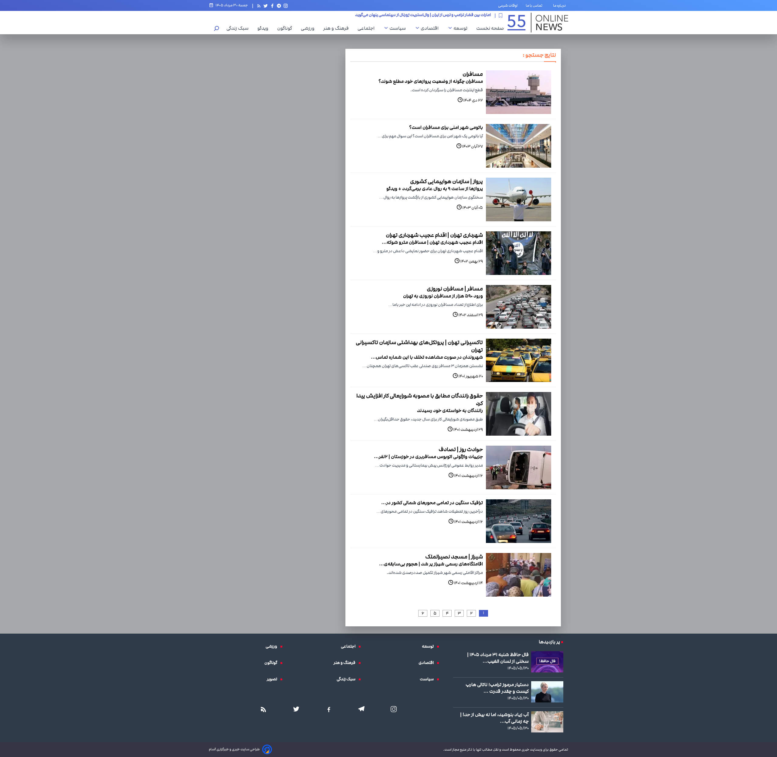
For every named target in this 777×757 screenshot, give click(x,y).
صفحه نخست (490, 28)
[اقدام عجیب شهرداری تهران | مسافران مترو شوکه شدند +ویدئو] (518, 253)
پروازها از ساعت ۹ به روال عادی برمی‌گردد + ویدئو (434, 188)
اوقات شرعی (507, 5)
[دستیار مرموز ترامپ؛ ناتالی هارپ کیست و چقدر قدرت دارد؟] (547, 692)
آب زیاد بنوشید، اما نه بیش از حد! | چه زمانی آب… (494, 718)
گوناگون (286, 28)
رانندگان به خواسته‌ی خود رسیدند (450, 410)
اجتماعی (368, 28)
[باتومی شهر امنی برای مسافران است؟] (518, 146)
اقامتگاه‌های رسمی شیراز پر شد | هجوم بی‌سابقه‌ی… (431, 564)
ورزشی (309, 28)
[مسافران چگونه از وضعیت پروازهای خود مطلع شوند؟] (518, 92)
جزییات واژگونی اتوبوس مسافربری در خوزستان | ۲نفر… (428, 456)
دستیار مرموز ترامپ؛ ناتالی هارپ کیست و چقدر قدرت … (497, 688)
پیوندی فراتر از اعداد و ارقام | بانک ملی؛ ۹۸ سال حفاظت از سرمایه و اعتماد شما (426, 15)
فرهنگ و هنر (337, 28)
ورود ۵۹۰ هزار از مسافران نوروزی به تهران (443, 296)
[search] (217, 29)
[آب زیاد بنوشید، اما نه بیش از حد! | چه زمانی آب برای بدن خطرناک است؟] (547, 721)
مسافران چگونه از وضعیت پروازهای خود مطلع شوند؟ (430, 81)
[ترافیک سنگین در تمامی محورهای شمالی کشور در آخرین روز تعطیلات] (518, 521)
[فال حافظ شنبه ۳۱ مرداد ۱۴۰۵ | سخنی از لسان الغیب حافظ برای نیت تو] (547, 662)
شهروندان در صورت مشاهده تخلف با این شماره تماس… (427, 357)
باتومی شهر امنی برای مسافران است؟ (446, 127)
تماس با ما (535, 5)
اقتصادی (431, 28)
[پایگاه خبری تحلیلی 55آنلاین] (537, 22)
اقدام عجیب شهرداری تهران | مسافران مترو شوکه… (432, 242)
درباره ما (560, 5)
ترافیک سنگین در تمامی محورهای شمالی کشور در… (432, 502)
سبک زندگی (239, 28)
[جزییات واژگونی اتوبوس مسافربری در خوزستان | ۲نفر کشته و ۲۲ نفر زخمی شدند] (518, 467)
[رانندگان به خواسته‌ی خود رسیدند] (518, 414)
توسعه (461, 28)
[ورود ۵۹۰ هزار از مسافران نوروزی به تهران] (518, 307)
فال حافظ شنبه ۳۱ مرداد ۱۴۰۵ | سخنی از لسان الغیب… (498, 658)
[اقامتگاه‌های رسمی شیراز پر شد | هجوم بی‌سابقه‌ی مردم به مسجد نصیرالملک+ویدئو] (518, 575)
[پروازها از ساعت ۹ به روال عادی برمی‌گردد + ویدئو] (518, 199)
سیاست (399, 28)
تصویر (273, 679)
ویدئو (264, 28)
